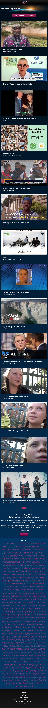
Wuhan (21, 685)
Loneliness (34, 620)
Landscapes (23, 618)
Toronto (7, 670)
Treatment (42, 670)
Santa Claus (27, 651)
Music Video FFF (28, 627)
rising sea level (35, 648)
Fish (16, 592)
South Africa (31, 658)
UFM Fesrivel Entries (29, 671)
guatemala (26, 602)
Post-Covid (28, 640)
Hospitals (34, 606)
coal (20, 567)
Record (25, 645)
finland (3, 592)
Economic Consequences (28, 580)
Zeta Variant (20, 686)
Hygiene (7, 608)
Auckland (26, 550)
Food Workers (5, 593)
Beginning (12, 553)
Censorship (4, 561)
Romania (28, 649)
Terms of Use (24, 703)
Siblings (12, 655)
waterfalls (5, 682)
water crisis (32, 680)
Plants (28, 637)
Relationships (32, 646)
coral (29, 570)
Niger (35, 630)
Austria (34, 550)
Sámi (24, 651)
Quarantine (10, 643)
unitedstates (20, 674)
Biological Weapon (19, 555)
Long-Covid (39, 620)
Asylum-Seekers (10, 550)
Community (10, 568)
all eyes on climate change (21, 546)
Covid (40, 570)
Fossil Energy (24, 593)
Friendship (3, 596)
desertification (26, 574)
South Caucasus (43, 658)
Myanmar (8, 629)
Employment (10, 583)
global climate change (32, 598)
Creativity (22, 571)
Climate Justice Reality (7, 565)
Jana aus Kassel (24, 615)
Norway (26, 631)
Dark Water (26, 573)
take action (34, 664)
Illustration (37, 608)
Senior (15, 654)
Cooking (18, 570)
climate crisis (28, 564)
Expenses (11, 586)
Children (22, 561)
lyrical (13, 621)
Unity (24, 674)
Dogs (24, 577)
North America (21, 631)
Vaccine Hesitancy (34, 676)
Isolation (9, 615)
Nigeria (38, 630)
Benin (25, 553)
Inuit (11, 614)
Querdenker (18, 643)
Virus (42, 679)
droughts (26, 578)
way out (9, 682)
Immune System (18, 609)
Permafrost (36, 636)
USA (7, 676)
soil (45, 657)
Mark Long (32, 621)
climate (36, 562)
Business (36, 558)
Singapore (26, 655)
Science (4, 652)
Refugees (14, 646)
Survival (4, 664)
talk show (39, 664)
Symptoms (24, 664)
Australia (30, 550)
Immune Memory (5, 609)
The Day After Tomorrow (24, 667)
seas (44, 652)
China (35, 561)
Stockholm (25, 661)
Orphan (4, 634)
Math (4, 623)
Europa (38, 584)
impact (27, 609)
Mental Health (39, 623)
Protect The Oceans (6, 642)
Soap (44, 655)
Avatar (5, 552)
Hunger (4, 608)
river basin (9, 649)
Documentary (20, 577)
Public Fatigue (32, 642)
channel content (9, 561)
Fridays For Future (35, 595)
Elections (34, 581)
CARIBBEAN (37, 559)
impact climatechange (33, 609)
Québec (13, 643)
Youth (35, 685)
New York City (12, 630)
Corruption (36, 570)
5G (33, 543)
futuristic (26, 596)
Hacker (36, 602)
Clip (41, 565)
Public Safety (43, 642)
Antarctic (26, 547)
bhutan (34, 553)
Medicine (20, 623)
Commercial (5, 568)
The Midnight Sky (40, 667)
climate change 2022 (21, 564)
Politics (43, 639)
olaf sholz (12, 633)
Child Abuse (18, 561)
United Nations (43, 673)
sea (28, 652)
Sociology (42, 657)
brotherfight (16, 558)
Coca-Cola (32, 567)
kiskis (36, 617)
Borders (39, 556)
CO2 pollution (16, 567)
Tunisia (6, 671)
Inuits (25, 614)
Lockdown (22, 620)
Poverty (32, 640)
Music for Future (11, 627)
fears (13, 589)
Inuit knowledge (21, 614)
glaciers (25, 598)
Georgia (11, 598)
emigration (6, 583)
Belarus (18, 553)
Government (35, 599)
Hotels (38, 606)
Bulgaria (23, 558)
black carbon (43, 555)
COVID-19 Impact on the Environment (13, 571)
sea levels (38, 652)
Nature (30, 629)
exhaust (44, 584)
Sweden (8, 664)
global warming (17, 599)
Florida (28, 592)
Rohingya (21, 649)
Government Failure (6, 601)
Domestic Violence (29, 577)
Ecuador (4, 581)
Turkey (9, 671)
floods (25, 592)
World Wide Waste (16, 685)
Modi (13, 626)
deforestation (41, 573)
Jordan (11, 617)
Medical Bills (10, 623)
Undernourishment (8, 673)
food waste (44, 592)
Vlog (44, 679)
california (40, 558)
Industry (18, 611)
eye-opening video (6, 587)
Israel (12, 615)
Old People (16, 633)
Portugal (16, 640)
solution (19, 658)
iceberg (20, 608)
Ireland (44, 614)
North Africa (16, 631)
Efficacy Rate (24, 581)
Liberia (16, 620)
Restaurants (14, 648)
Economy (39, 580)
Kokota (5, 618)
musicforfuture (34, 627)
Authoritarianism (39, 550)
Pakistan (34, 634)
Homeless (43, 605)
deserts (30, 574)
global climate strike (40, 598)
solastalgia (4, 658)
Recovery (28, 645)
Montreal (24, 626)
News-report (25, 630)
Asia (34, 549)
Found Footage (42, 593)
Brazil (9, 558)
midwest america (15, 624)
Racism (28, 643)
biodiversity (13, 555)
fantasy (40, 587)
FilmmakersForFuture (28, 590)
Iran (40, 614)
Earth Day (43, 578)
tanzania (8, 665)
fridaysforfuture (42, 595)
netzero (3, 630)
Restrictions (19, 648)
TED (22, 665)
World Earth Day (22, 683)
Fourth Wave (5, 595)
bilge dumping (38, 553)
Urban (4, 676)
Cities (27, 562)
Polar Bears (39, 639)
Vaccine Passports (14, 677)
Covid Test (43, 570)
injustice (30, 611)
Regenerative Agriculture (21, 646)
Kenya (24, 617)
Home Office (32, 605)
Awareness (12, 552)
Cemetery (43, 559)
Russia (11, 651)
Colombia (36, 567)
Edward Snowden (18, 581)
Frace (9, 595)
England (43, 583)
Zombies (29, 686)
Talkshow (43, 664)
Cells (40, 559)
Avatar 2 (8, 552)
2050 (19, 543)
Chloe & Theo (44, 561)
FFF (20, 589)
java (37, 615)
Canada (8, 559)
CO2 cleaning (5, 567)
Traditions (18, 670)
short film (5, 655)
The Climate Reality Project (9, 667)
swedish (11, 664)
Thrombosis (30, 668)
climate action (41, 562)
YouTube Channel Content (41, 685)
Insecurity (39, 611)
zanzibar (16, 686)
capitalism (17, 559)
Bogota (22, 556)
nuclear (32, 631)
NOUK (29, 631)
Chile (32, 561)
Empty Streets (16, 583)
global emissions (5, 599)
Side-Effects (16, 655)
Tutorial (12, 671)
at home (15, 550)
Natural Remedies (25, 629)
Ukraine (3, 673)
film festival (36, 589)
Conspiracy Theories (41, 568)
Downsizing (12, 578)
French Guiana (28, 595)
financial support (42, 590)
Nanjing (17, 629)
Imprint (28, 703)
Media (6, 623)
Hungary (44, 606)
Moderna (10, 626)
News (22, 630)
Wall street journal (12, 680)
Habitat (32, 602)
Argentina (15, 549)
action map (39, 543)
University (28, 674)
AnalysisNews (42, 546)
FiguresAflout (28, 589)
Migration (24, 624)
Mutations (4, 629)
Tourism (14, 670)
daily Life (15, 573)
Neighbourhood (35, 629)
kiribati (33, 617)
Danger (22, 573)
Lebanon (39, 618)
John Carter (44, 615)
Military (32, 624)
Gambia (30, 596)
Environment (4, 584)
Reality (17, 645)
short (45, 654)
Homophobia (11, 606)
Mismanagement (5, 626)
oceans (3, 633)
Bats (43, 552)
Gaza (33, 596)
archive (8, 549)
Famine (37, 587)
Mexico (5, 624)
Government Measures (15, 601)
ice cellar (11, 608)
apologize (4, 549)
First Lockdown (7, 592)
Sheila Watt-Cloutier (33, 654)
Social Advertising (6, 657)
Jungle (14, 617)
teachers (14, 665)
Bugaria (20, 558)
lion (19, 620)
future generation (21, 596)
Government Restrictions (24, 601)
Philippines (16, 637)
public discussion (25, 642)
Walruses (18, 680)
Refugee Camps (9, 646)
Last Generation (29, 618)
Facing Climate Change (14, 587)
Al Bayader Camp (6, 546)
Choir (5, 562)
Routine (44, 649)
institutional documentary (17, 612)
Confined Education (16, 568)
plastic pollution (36, 637)
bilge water (44, 553)
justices (17, 617)
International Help (42, 612)
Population (13, 640)
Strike (42, 661)
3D (28, 543)
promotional (44, 640)
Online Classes (43, 633)
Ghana (23, 598)
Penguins (32, 636)
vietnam (16, 679)
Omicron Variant (37, 633)
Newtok (29, 630)
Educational (12, 581)
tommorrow (4, 670)
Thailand (33, 665)
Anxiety (39, 547)
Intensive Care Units (34, 612)
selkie (9, 654)
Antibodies (36, 547)
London (30, 620)
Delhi (45, 573)
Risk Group (4, 649)
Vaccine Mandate (41, 676)
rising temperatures (42, 648)
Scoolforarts (21, 652)
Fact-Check (23, 587)
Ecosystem (44, 580)
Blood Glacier (11, 556)
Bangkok (31, 552)
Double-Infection (42, 577)
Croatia (3, 573)
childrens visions (28, 561)
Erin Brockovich (28, 584)
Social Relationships (31, 657)
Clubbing (43, 565)
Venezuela (40, 677)
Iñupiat (28, 614)
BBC (8, 553)
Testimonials (26, 665)
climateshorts (32, 565)
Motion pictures (33, 626)
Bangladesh (36, 552)
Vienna (13, 679)
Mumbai (44, 626)
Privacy (35, 640)
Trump (3, 671)
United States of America (12, 674)
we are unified (13, 682)
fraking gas (13, 595)
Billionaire (9, 555)
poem (20, 639)
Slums (33, 655)
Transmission (26, 670)
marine (28, 621)
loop (42, 620)
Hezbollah (18, 605)
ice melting (16, 608)
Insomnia (43, 611)
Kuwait (11, 618)
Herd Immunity (13, 605)
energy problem (32, 583)
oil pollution (7, 633)
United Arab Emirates (30, 673)
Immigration (42, 608)
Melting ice (34, 623)
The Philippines (5, 668)
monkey (20, 626)
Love (10, 621)
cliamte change (31, 562)
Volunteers (4, 680)
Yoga (32, 685)
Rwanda (14, 651)
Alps (27, 546)
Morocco (27, 626)
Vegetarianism (35, 677)
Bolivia (25, 556)
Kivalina (39, 617)
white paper (37, 682)
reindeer (28, 646)
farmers (43, 587)
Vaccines (20, 677)
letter (43, 618)
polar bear (34, 639)
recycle (32, 645)
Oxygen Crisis (18, 634)
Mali (22, 621)
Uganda (43, 671)
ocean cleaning (42, 631)
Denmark (13, 574)
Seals (42, 652)
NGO (32, 630)
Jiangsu (40, 615)
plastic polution (43, 637)
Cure (9, 573)
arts (32, 549)
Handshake (44, 602)
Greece (36, 601)
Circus (24, 562)
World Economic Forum (29, 683)
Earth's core (11, 580)
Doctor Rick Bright (14, 577)
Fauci (8, 589)
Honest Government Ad (18, 606)
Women (17, 683)
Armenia (18, 549)
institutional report (26, 612)
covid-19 (4, 571)
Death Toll (36, 573)
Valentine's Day (25, 677)
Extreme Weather (40, 586)
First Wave (13, 592)
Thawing (40, 665)
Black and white (37, 555)
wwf (24, 685)
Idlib (30, 608)
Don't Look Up (35, 577)
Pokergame (27, 639)
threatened (26, 668)
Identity (26, 608)
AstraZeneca (4, 550)
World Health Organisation (7, 685)
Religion (37, 646)
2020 (16, 543)
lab (13, 618)
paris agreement (15, 636)
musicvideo (40, 627)
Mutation (44, 627)
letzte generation (8, 620)
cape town (12, 559)
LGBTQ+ (13, 620)
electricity (39, 581)
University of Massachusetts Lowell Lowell (38, 674)
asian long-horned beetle (40, 549)
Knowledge (44, 617)
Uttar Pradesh (10, 676)
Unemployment (15, 673)
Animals (8, 547)
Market (36, 621)
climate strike (20, 565)
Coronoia (32, 570)
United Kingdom (37, 673)
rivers (18, 649)
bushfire (32, 558)
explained (30, 586)
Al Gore (11, 546)
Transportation (32, 670)
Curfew (12, 573)
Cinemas (20, 562)
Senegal (12, 654)
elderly (31, 581)
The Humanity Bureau (33, 667)
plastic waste (6, 639)
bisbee (32, 555)
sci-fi (44, 651)
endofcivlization (22, 583)
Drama (16, 578)
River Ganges (13, 649)
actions (43, 543)
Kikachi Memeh (28, 617)
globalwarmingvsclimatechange (26, 599)
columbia (40, 567)
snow (36, 655)
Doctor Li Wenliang (6, 577)
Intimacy (8, 614)
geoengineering (6, 598)
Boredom (43, 556)
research (10, 648)
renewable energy (42, 646)
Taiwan (30, 664)
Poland (31, 639)
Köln (8, 618)
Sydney (20, 664)
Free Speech (20, 595)
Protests (20, 642)
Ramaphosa (4, 645)
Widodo (43, 682)
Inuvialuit (32, 614)
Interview (4, 614)
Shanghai (26, 654)
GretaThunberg (20, 602)
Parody (20, 636)
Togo (36, 668)
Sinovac (30, 655)
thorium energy (20, 668)
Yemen (30, 685)
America (37, 546)
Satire (31, 651)
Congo (30, 568)
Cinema (17, 562)
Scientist (16, 652)
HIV (26, 605)
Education (8, 581)
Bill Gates (4, 555)
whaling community (24, 682)
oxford (14, 634)
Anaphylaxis (4, 547)
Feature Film (16, 589)
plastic (31, 637)
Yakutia (26, 685)
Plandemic (24, 637)
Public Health (37, 642)
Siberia (9, 655)
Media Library (22, 699)
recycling (35, 645)
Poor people (8, 640)
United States (4, 674)
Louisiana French (5, 621)
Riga (31, 648)
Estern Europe (33, 584)
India (3, 611)
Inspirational (4, 612)
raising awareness (41, 643)
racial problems (23, 643)
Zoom (33, 686)
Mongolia (16, 626)
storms (34, 661)
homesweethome (5, 606)
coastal (28, 567)
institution (10, 612)
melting (23, 623)
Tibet (34, 668)
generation (36, 596)
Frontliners (8, 596)
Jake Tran (18, 615)
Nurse (35, 631)
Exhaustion (7, 586)
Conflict (26, 568)
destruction (35, 574)
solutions (23, 658)
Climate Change (14, 564)
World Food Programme (38, 683)
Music (6, 627)
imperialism (44, 609)
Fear (10, 589)
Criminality (41, 571)
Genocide (40, 596)
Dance (19, 573)
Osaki (8, 634)
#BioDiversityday (6, 543)
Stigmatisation (20, 661)
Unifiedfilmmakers (22, 673)
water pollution (38, 680)
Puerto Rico (5, 643)
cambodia (4, 559)
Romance (25, 649)
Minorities (37, 624)
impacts (39, 609)
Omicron (32, 633)
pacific (26, 634)
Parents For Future (5, 636)
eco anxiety (16, 580)
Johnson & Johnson (6, 617)
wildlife (7, 683)
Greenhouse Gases (41, 601)
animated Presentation (15, 547)
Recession (21, 645)
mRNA (41, 626)
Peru (3, 637)
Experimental (21, 586)
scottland (25, 652)
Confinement (22, 568)
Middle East (9, 624)
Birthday (29, 555)
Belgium (22, 553)
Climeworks (38, 565)
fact (19, 587)
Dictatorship (44, 574)
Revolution (28, 648)
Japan (35, 615)
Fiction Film (23, 589)
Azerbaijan (17, 552)
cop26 (21, 570)
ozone (23, 634)
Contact (9, 570)
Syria (27, 664)
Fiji (32, 589)
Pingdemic (20, 637)
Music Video (22, 627)
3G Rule (31, 543)
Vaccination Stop (22, 676)
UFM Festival (17, 699)
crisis (44, 571)
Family (34, 587)
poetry (23, 639)
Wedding (18, 682)
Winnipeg (13, 683)
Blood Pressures (17, 556)
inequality (23, 611)
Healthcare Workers (6, 605)
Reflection (4, 646)
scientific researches (10, 652)
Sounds (27, 658)
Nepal (39, 629)
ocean (38, 631)
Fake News (30, 587)
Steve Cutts (11, 661)
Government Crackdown (42, 599)
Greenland (4, 602)
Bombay (36, 556)
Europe (41, 584)
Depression (18, 574)
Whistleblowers (31, 682)
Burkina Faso (28, 558)
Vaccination (16, 676)
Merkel (44, 623)
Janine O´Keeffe (30, 615)
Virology (31, 679)
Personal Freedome (42, 636)
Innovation (35, 611)
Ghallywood (19, 598)
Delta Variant (4, 574)
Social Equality (19, 657)
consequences (34, 568)
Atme (18, 550)
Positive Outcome (22, 640)
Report (3, 648)
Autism (44, 550)
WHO (41, 682)
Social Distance (13, 657)
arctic (11, 549)
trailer (22, 670)
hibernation (23, 605)
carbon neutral (25, 559)
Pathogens (24, 636)
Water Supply (43, 680)
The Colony (17, 667)
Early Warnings (37, 578)
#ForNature (12, 543)
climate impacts (35, 564)
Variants (30, 677)
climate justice (41, 564)
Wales (7, 680)
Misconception (41, 624)
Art (21, 549)
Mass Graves (43, 621)
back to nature (26, 552)
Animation (22, 547)
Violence (23, 679)
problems (39, 640)
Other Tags (31, 15)
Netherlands (43, 629)
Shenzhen (39, 654)
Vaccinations (28, 676)
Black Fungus (5, 556)
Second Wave (5, 654)
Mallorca (25, 621)
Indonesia (7, 611)
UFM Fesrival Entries (21, 671)
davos (30, 573)
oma (29, 633)
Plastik (10, 639)
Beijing (15, 553)
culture (6, 573)
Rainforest (36, 643)
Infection (27, 611)
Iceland (23, 608)
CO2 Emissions (11, 567)
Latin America (34, 618)
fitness (22, 592)
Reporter (6, 648)
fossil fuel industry (30, 593)
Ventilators (5, 679)
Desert (21, 574)
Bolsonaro (32, 556)
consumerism (5, 570)
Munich (3, 627)
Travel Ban (37, 670)
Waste (28, 680)
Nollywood (5, 631)
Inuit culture (14, 614)
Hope (28, 606)
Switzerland (16, 664)
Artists (29, 549)
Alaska (14, 546)
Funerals (12, 596)
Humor (41, 606)
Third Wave (15, 668)
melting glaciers (29, 623)
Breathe (11, 558)
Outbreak (11, 634)
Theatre (10, 668)
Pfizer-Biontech (10, 637)
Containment (14, 570)
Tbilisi (11, 665)
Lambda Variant (17, 618)
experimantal (16, 586)
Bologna (28, 556)
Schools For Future (39, 651)
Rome (32, 649)
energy (27, 583)
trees (45, 670)
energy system (38, 583)
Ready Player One (12, 645)
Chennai (14, 561)
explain (26, 586)
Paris (11, 636)
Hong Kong (25, 606)
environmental (9, 584)
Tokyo (44, 668)
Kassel (21, 617)
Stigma (15, 661)
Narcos (20, 629)
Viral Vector (27, 679)
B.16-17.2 (21, 552)
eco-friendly (21, 580)
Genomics (44, 596)
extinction (34, 586)
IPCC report (37, 614)
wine (10, 683)
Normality (9, 631)
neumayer (7, 630)
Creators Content (28, 571)
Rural (3, 651)
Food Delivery (39, 592)
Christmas (14, 562)
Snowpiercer (40, 655)
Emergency (44, 581)
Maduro (15, 621)
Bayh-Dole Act (4, 553)
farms (5, 589)
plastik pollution (15, 639)
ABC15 (35, 543)
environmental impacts (17, 584)
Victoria (9, 679)
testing (30, 665)
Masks (39, 621)
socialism (37, 657)
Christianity (9, 562)
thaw (37, 665)
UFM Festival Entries (37, 671)
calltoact (44, 558)
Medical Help (15, 623)
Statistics (7, 661)
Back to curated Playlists (19, 15)
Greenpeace (9, 602)
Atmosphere (22, 550)
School (34, 651)
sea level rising (33, 652)
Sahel (21, 651)
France (16, 595)
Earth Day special (5, 580)
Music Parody (17, 627)
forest (9, 593)
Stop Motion (30, 661)
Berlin (31, 553)
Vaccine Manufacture (6, 677)
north (12, 631)
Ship (42, 654)
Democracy (9, 574)
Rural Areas (7, 651)
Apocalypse (44, 547)
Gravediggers (32, 601)
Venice (44, 677)
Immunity (24, 609)
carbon (20, 559)
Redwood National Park (42, 645)
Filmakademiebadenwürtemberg (8, 590)
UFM (14, 699)
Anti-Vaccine (30, 547)
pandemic (43, 634)
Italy (15, 615)
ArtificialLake (25, 549)
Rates (7, 645)
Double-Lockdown (6, 578)
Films (33, 590)
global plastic (11, 599)
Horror (31, 606)
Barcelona (40, 552)
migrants (20, 624)
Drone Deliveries (21, 578)
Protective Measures (14, 642)
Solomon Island (14, 658)
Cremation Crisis (35, 571)
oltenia (20, 633)
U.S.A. (16, 671)
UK (45, 671)
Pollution (3, 640)
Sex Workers (22, 654)
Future (15, 596)
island (5, 615)
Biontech (25, 555)
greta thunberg (14, 602)
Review (24, 648)
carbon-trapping (31, 559)
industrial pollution (12, 611)
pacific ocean (30, 634)
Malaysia (19, 621)
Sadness (18, 651)
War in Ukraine (23, 680)
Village (19, 679)
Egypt (28, 581)
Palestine (39, 634)
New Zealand (17, 630)
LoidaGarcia (26, 620)
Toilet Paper (40, 668)
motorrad (38, 626)
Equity (23, 584)
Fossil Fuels (37, 593)
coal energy (24, 567)
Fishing (19, 592)
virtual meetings (37, 679)
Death (32, 573)
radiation (31, 643)
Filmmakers (21, 590)
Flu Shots (32, 592)
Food (35, 592)
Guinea (29, 602)
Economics (35, 580)
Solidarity (9, 658)
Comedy (43, 567)
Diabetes (39, 574)
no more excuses (43, 630)
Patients (28, 636)
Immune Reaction (12, 609)
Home (29, 605)
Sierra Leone (22, 655)
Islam (3, 615)
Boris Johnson (4, 558)
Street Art (38, 661)
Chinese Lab (39, 561)
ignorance (33, 608)
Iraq (42, 614)
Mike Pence (29, 624)
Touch (11, 670)
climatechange (26, 565)
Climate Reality (14, 565)
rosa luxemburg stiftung (37, 649)
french (24, 595)
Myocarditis (13, 629)
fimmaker (36, 590)
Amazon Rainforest (32, 546)
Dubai (29, 578)
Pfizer (6, 637)
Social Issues (24, 657)
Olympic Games (25, 633)
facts (27, 587)
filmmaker (17, 590)
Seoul (18, 654)
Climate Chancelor (7, 564)
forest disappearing (14, 593)
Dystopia (32, 578)
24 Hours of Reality (23, 543)
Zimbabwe (25, 686)
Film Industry (41, 589)
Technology (19, 665)
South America (36, 658)
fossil (20, 593)
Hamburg (39, 602)
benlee (28, 553)
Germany (14, 598)
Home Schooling (38, 605)
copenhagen (25, 570)
